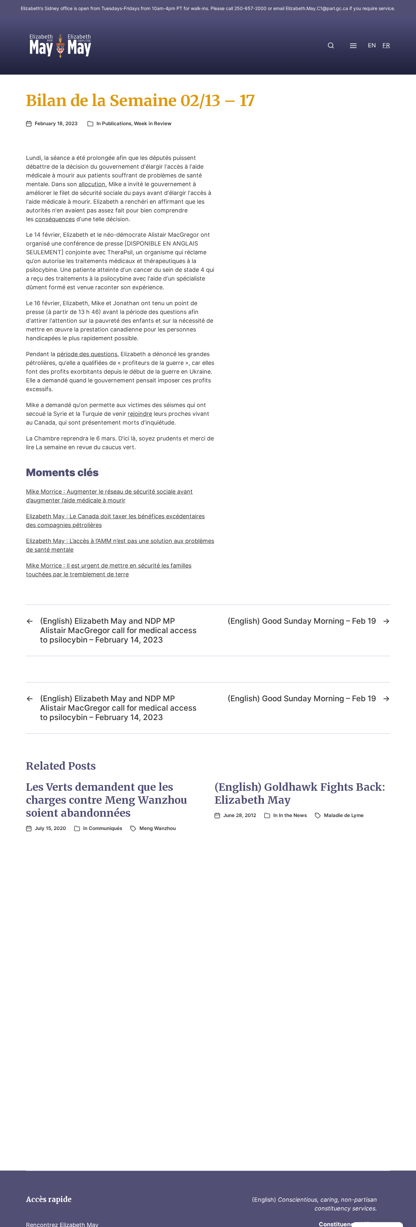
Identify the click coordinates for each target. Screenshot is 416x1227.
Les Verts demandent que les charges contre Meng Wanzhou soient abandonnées (106, 800)
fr (386, 45)
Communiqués (105, 828)
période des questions (87, 354)
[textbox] (120, 472)
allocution (92, 184)
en (372, 45)
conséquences (55, 219)
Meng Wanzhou (157, 828)
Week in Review (153, 123)
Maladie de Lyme (344, 815)
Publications (116, 123)
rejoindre (140, 413)
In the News (293, 815)
